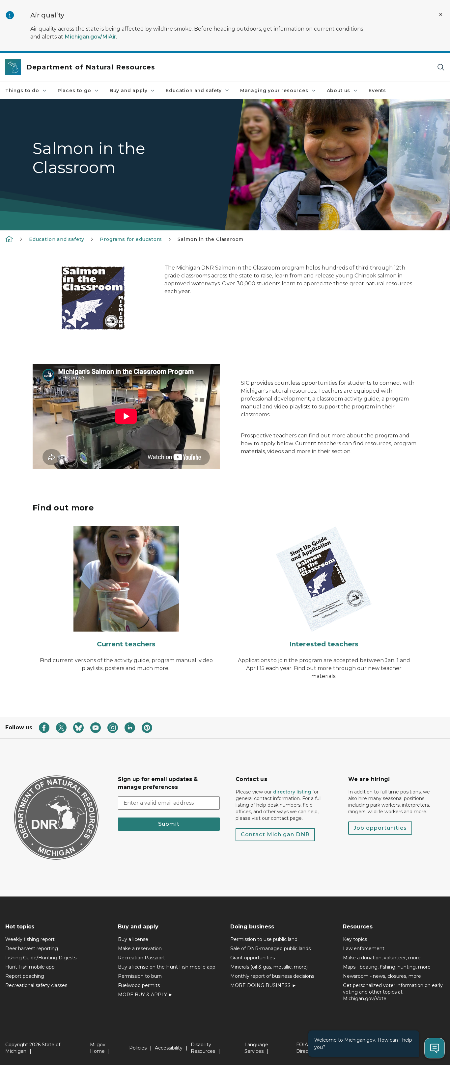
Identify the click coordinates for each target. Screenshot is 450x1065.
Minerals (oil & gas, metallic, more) (269, 967)
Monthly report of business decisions (272, 976)
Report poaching (24, 976)
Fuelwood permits (139, 985)
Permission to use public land (263, 939)
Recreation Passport (141, 958)
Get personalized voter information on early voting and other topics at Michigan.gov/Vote (393, 991)
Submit (169, 824)
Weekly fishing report (30, 939)
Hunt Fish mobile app (30, 967)
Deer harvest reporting (31, 948)
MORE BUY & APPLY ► (145, 995)
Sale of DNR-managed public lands (270, 948)
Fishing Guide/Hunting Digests (40, 958)
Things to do (22, 90)
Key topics (355, 939)
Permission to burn (140, 976)
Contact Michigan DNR (275, 834)
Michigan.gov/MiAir (90, 37)
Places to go (74, 90)
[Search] (441, 67)
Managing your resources (274, 90)
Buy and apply (129, 90)
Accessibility (169, 1048)
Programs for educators (131, 239)
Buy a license (133, 939)
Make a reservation (140, 948)
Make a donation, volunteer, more (382, 958)
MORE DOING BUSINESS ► (263, 985)
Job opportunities (380, 828)
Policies (138, 1048)
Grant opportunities (252, 958)
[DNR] (9, 239)
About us (339, 90)
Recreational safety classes (36, 985)
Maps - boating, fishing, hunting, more (387, 967)
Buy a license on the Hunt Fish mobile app (166, 967)
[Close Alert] (440, 14)
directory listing (292, 792)
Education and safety (193, 90)
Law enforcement (363, 948)
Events (377, 90)
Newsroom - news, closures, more (382, 976)
